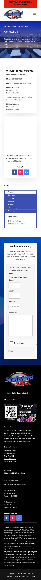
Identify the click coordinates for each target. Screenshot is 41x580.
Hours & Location (10, 459)
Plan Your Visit (9, 456)
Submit (11, 351)
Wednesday (12, 208)
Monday (11, 201)
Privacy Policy (30, 576)
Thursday (11, 211)
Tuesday (11, 204)
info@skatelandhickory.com (17, 484)
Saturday (11, 195)
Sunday (11, 198)
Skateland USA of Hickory (15, 576)
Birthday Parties (9, 453)
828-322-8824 (13, 480)
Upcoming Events (10, 450)
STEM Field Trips (10, 461)
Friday (10, 192)
